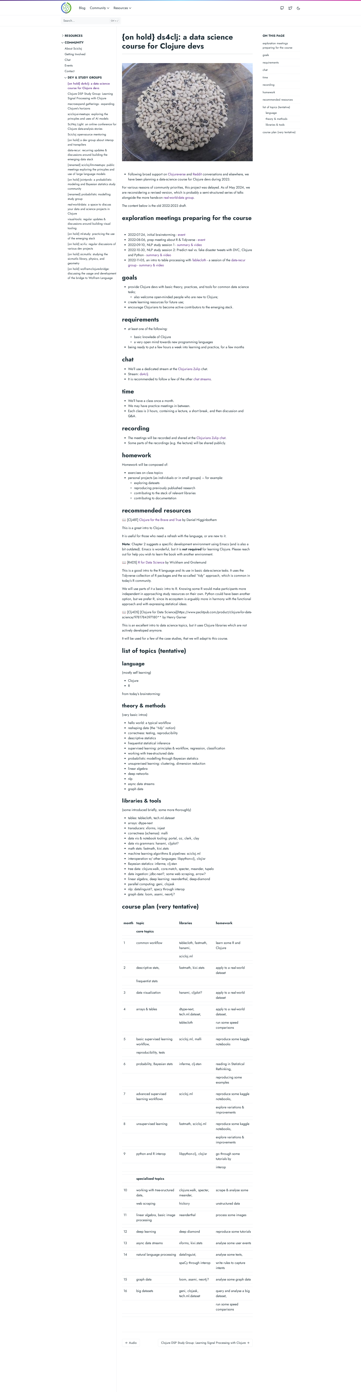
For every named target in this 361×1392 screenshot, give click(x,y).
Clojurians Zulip (189, 369)
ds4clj (144, 374)
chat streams (202, 379)
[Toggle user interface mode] (298, 8)
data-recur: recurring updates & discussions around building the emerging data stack (87, 154)
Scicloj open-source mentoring (87, 134)
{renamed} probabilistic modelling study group (89, 196)
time (265, 77)
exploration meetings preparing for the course (277, 45)
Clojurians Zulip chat (210, 437)
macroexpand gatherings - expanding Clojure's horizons (91, 106)
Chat (68, 60)
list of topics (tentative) (276, 107)
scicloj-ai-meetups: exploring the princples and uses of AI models (88, 116)
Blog (82, 7)
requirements (271, 62)
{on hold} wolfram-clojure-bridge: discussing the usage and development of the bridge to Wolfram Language (92, 273)
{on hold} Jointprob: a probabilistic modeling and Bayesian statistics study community (91, 184)
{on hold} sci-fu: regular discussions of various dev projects (92, 246)
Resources (74, 36)
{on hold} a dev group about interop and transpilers (91, 142)
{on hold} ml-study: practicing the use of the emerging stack (91, 236)
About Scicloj (73, 48)
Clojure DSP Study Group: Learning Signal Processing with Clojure (90, 96)
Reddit (197, 174)
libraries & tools (275, 125)
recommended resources (278, 100)
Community (74, 42)
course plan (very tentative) (279, 132)
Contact (69, 71)
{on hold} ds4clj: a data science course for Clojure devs (89, 85)
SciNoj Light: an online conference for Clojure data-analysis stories (92, 126)
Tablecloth (199, 260)
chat (265, 70)
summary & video (189, 244)
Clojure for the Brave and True (160, 519)
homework (269, 92)
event (181, 234)
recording (269, 85)
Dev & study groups (85, 77)
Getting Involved (75, 54)
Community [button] (98, 7)
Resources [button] (121, 7)
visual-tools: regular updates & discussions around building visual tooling (89, 223)
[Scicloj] (67, 8)
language (271, 113)
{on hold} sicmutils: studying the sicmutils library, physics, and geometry (88, 258)
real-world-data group (178, 197)
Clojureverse (177, 174)
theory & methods (276, 119)
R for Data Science (151, 562)
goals (266, 55)
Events (69, 65)
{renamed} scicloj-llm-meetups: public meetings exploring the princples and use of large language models (91, 169)
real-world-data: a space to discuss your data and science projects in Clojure (89, 209)
